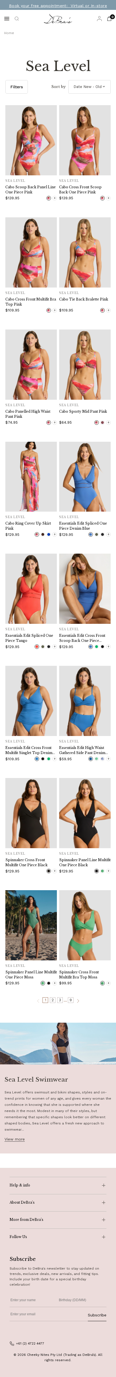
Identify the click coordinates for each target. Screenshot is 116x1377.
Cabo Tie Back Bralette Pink (83, 299)
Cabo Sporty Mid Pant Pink (83, 411)
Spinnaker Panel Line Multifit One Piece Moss (31, 974)
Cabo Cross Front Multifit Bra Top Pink (30, 301)
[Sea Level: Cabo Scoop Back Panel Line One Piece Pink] (31, 140)
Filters (16, 87)
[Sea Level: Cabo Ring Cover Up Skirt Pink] (31, 477)
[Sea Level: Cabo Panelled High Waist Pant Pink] (31, 365)
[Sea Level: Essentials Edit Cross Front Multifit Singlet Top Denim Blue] (31, 701)
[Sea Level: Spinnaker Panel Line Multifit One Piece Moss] (31, 925)
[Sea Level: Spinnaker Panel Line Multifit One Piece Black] (85, 813)
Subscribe (97, 1315)
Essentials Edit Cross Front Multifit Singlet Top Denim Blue (28, 750)
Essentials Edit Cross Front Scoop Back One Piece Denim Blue (82, 638)
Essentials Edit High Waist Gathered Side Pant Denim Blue (82, 750)
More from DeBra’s (26, 1219)
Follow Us (18, 1237)
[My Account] (99, 18)
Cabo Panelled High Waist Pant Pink (27, 414)
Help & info (20, 1185)
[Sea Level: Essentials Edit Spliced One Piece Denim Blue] (85, 477)
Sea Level (15, 181)
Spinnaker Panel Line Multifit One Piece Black (85, 862)
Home (9, 33)
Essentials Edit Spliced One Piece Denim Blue (83, 526)
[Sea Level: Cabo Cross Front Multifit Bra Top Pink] (31, 252)
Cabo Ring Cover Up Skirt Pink (28, 526)
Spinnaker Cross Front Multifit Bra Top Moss (79, 974)
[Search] (17, 18)
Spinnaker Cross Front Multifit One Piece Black (26, 862)
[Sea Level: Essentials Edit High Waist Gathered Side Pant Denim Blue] (85, 701)
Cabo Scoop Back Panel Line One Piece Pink (30, 189)
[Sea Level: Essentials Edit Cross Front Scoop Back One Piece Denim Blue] (85, 589)
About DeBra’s (22, 1202)
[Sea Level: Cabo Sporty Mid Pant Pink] (85, 365)
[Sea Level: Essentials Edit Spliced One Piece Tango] (31, 589)
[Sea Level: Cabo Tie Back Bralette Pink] (85, 252)
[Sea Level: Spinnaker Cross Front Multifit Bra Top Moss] (85, 925)
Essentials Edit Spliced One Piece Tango (29, 638)
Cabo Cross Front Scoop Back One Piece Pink (80, 189)
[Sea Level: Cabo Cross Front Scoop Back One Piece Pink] (85, 140)
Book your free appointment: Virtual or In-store (58, 6)
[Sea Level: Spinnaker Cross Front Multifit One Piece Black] (31, 813)
